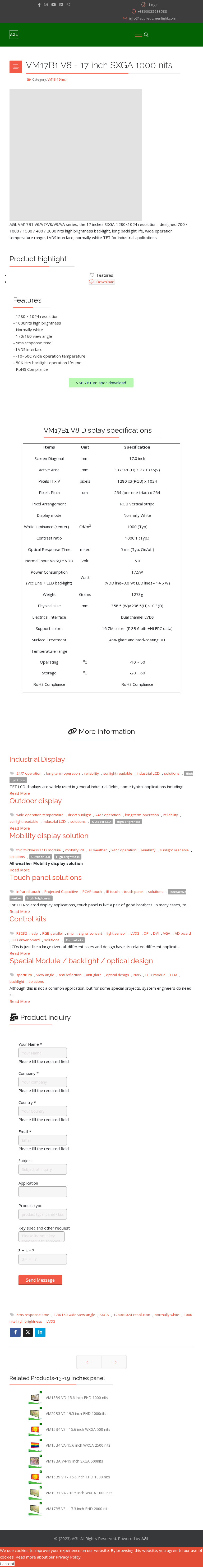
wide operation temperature (39, 814)
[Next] (114, 1362)
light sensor (116, 933)
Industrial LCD (148, 773)
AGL (145, 1538)
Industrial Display (37, 759)
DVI (156, 933)
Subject (25, 1160)
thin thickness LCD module (38, 850)
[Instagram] (46, 4)
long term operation (63, 773)
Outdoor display (36, 801)
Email (25, 1131)
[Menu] (138, 35)
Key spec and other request (44, 1228)
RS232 (21, 933)
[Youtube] (53, 4)
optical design (117, 974)
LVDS (135, 933)
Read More (20, 793)
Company (29, 1073)
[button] (149, 4)
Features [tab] (104, 275)
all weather (98, 850)
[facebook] (39, 4)
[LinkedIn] (61, 4)
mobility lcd (74, 850)
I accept (7, 1563)
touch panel (134, 891)
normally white (167, 1314)
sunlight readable (117, 773)
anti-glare (94, 974)
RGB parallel (52, 933)
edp (34, 933)
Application (28, 1183)
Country (27, 1102)
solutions (171, 773)
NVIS (137, 974)
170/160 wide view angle (74, 1314)
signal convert (90, 933)
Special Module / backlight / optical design (81, 961)
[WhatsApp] (68, 4)
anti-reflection (70, 974)
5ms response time (32, 1314)
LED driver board (26, 940)
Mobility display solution (49, 836)
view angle (45, 974)
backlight (17, 981)
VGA (166, 933)
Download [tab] (104, 281)
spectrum (24, 974)
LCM (173, 974)
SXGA (104, 1314)
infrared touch (28, 891)
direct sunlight (79, 814)
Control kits (28, 919)
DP (146, 933)
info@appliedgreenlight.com (152, 18)
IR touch (112, 891)
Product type (31, 1205)
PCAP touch (92, 891)
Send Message (40, 1280)
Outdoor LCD (101, 822)
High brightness (128, 822)
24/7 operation (28, 773)
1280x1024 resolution (131, 1314)
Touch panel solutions (46, 877)
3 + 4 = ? (26, 1250)
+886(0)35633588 (152, 11)
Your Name (30, 1044)
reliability (91, 773)
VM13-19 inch (57, 79)
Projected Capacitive (61, 891)
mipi (70, 933)
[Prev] (89, 1362)
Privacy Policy (68, 1557)
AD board (183, 933)
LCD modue (155, 974)
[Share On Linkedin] (40, 1332)
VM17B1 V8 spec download (101, 382)
